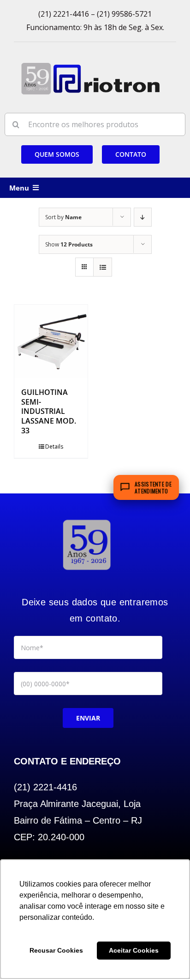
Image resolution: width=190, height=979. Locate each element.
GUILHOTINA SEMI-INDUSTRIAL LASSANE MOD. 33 (48, 411)
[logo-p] (90, 66)
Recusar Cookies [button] (56, 950)
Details (54, 446)
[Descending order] (143, 217)
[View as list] (103, 267)
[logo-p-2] (87, 519)
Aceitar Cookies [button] (134, 950)
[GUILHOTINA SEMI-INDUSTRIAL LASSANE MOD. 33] (51, 341)
